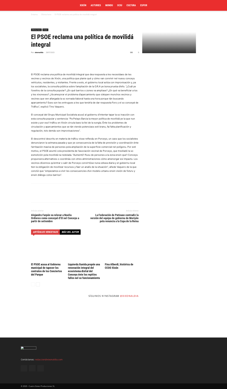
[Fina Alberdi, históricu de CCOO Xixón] (122, 250)
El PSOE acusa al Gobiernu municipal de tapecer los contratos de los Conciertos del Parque (46, 269)
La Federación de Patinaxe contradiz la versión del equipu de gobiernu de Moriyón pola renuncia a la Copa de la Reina (114, 218)
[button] (202, 5)
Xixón (83, 5)
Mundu (109, 5)
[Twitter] (193, 5)
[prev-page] (33, 284)
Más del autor (70, 232)
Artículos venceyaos (45, 232)
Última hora (46, 14)
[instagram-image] (19, 319)
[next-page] (38, 284)
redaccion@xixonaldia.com (49, 359)
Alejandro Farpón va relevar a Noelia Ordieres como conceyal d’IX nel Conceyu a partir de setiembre (55, 218)
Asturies (96, 5)
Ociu (119, 5)
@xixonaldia (129, 295)
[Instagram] (185, 5)
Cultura (131, 5)
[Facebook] (177, 5)
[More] (62, 64)
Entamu (34, 14)
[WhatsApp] (48, 64)
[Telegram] (55, 64)
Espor (143, 5)
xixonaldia (39, 52)
